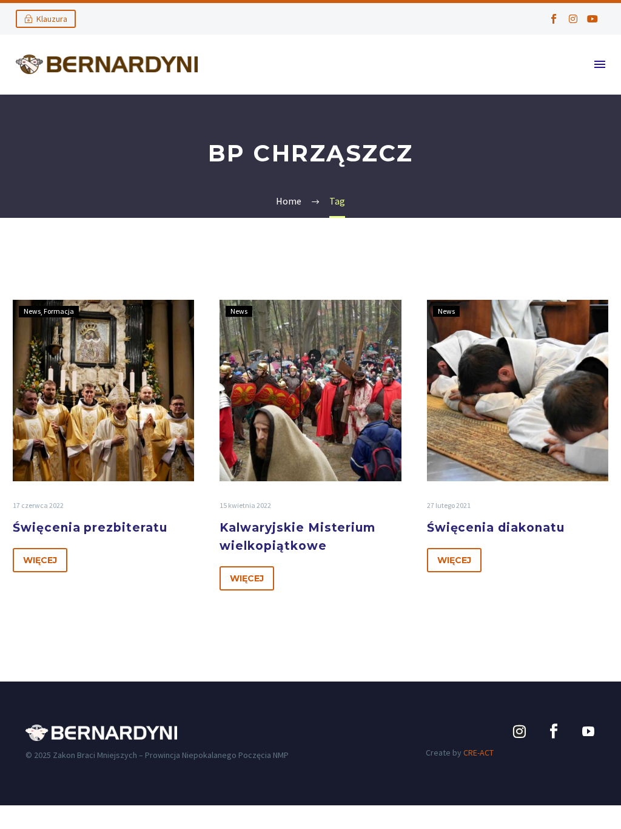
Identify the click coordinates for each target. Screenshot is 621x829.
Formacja (59, 311)
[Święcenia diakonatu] (517, 390)
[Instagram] (573, 19)
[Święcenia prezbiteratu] (103, 390)
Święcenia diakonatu (496, 528)
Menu (599, 64)
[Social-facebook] (553, 19)
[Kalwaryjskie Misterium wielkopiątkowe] (310, 390)
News (32, 311)
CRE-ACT (478, 752)
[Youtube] (592, 19)
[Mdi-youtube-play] (588, 731)
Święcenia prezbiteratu (90, 528)
